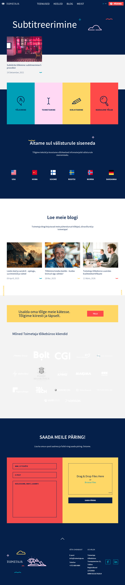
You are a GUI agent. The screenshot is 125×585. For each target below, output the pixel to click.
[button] (105, 4)
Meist (80, 3)
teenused (43, 3)
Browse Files (90, 482)
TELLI (95, 313)
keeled (58, 3)
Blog (70, 3)
